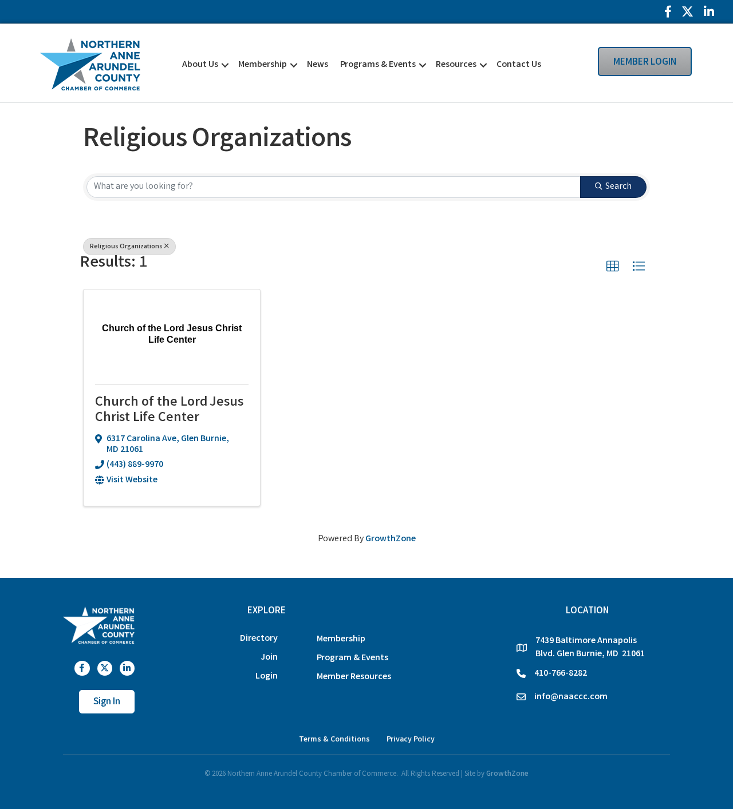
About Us (200, 65)
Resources (456, 65)
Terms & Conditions (334, 739)
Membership (262, 65)
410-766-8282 (560, 673)
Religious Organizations (126, 247)
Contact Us (518, 65)
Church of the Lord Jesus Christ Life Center (169, 410)
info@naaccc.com (571, 697)
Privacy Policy (411, 739)
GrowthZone (390, 539)
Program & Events (352, 658)
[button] (612, 266)
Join (269, 657)
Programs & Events (378, 65)
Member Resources (354, 677)
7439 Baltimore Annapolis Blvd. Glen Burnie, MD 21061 (590, 647)
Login (266, 676)
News (317, 65)
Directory (259, 638)
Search (618, 186)
